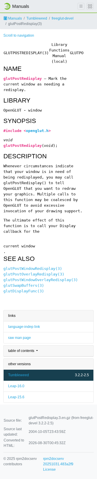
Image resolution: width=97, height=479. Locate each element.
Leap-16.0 (16, 386)
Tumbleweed (36, 18)
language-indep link (24, 327)
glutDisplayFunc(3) (23, 291)
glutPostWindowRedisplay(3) (32, 268)
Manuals (14, 18)
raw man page (19, 338)
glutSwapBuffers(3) (23, 285)
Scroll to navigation (18, 35)
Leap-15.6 (16, 397)
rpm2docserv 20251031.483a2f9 (58, 461)
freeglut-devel (63, 18)
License (49, 469)
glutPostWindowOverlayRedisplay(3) (40, 280)
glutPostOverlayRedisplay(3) (33, 274)
